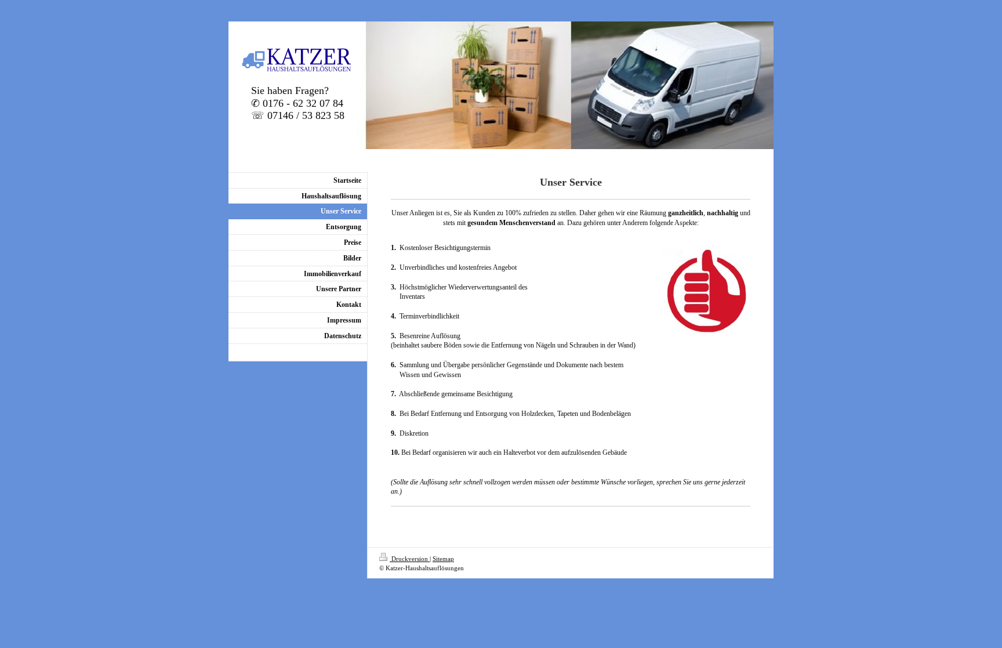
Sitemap (443, 558)
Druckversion (410, 558)
